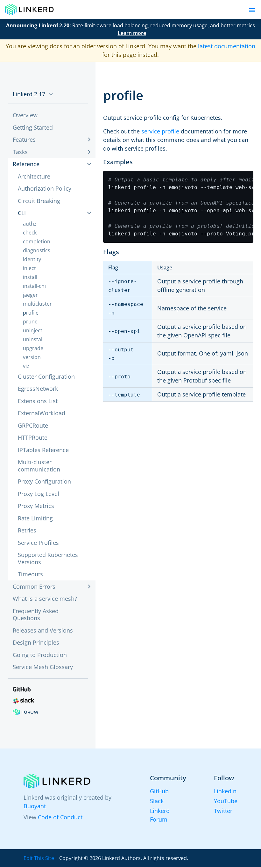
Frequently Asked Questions (36, 614)
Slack (157, 801)
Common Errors (34, 586)
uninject (32, 330)
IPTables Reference (43, 450)
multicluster (37, 303)
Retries (27, 530)
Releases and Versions (43, 630)
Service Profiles (38, 542)
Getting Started (33, 127)
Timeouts (30, 574)
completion (36, 241)
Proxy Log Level (38, 494)
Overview (25, 115)
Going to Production (40, 655)
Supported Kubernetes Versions (48, 558)
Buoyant (35, 806)
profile (31, 312)
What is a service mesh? (45, 598)
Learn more (132, 33)
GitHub (159, 791)
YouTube (225, 801)
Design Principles (36, 642)
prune (30, 321)
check (30, 232)
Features (24, 139)
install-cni (34, 285)
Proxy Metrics (36, 506)
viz (26, 365)
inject (29, 268)
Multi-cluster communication (39, 465)
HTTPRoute (32, 437)
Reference (26, 164)
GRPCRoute (33, 425)
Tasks (20, 152)
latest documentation (226, 46)
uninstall (33, 339)
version (32, 357)
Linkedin (225, 791)
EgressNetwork (38, 388)
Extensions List (38, 401)
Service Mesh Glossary (43, 667)
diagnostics (36, 250)
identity (32, 259)
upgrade (33, 348)
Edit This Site (39, 858)
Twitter (223, 811)
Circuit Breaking (39, 201)
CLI (22, 213)
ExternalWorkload (41, 413)
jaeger (30, 294)
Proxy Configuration (44, 481)
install (30, 277)
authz (30, 223)
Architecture (34, 176)
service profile (160, 131)
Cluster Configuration (46, 376)
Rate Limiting (35, 518)
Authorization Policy (44, 188)
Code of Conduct (60, 817)
